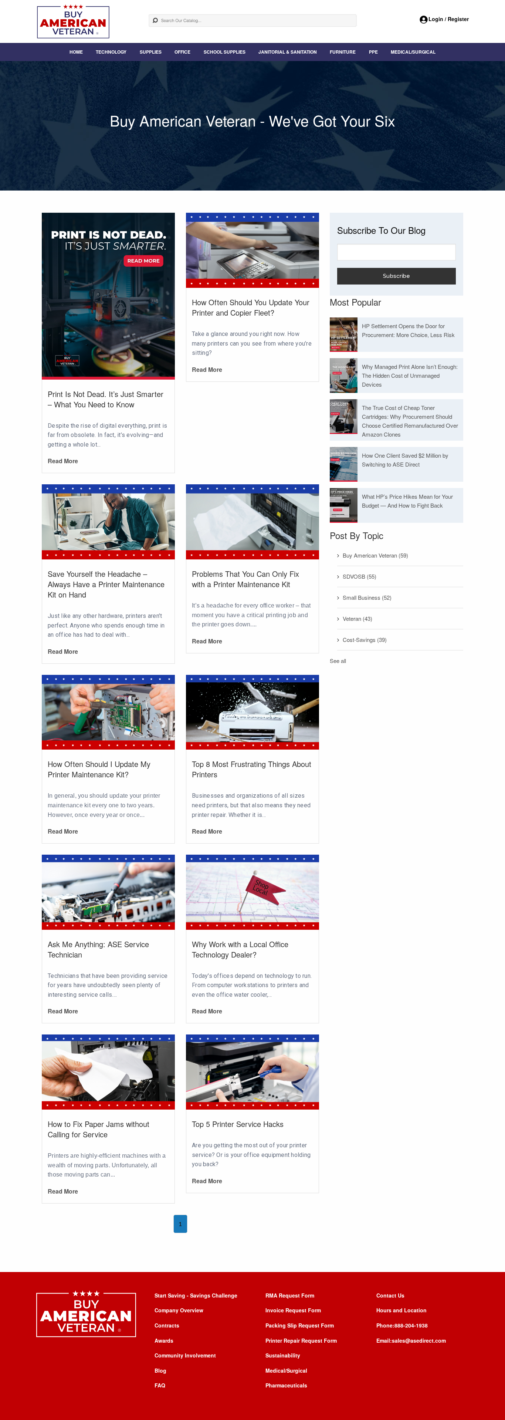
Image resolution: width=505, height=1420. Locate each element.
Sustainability (282, 1355)
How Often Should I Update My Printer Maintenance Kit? (99, 769)
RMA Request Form (289, 1295)
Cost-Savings (365, 639)
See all (338, 660)
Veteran (357, 618)
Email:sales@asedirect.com (411, 1340)
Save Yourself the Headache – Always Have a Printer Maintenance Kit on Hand (106, 584)
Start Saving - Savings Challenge (196, 1295)
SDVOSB (359, 576)
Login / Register (448, 19)
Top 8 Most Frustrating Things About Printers (251, 769)
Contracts (167, 1325)
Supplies (151, 51)
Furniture (343, 51)
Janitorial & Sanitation (287, 51)
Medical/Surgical (413, 51)
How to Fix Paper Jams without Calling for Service (98, 1129)
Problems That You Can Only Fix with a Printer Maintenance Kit (245, 578)
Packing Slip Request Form (299, 1325)
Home (76, 51)
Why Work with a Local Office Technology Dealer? (240, 949)
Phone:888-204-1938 (402, 1325)
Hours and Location (401, 1310)
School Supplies (224, 51)
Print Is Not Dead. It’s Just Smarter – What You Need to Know (105, 399)
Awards (164, 1340)
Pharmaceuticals (286, 1385)
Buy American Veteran (375, 555)
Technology (111, 51)
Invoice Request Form (293, 1310)
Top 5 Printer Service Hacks (238, 1123)
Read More (63, 461)
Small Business (367, 597)
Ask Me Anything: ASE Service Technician (98, 949)
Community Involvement (185, 1355)
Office (182, 51)
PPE (373, 51)
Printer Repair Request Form (301, 1340)
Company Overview (179, 1310)
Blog (160, 1370)
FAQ (160, 1385)
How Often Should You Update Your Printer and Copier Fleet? (250, 307)
